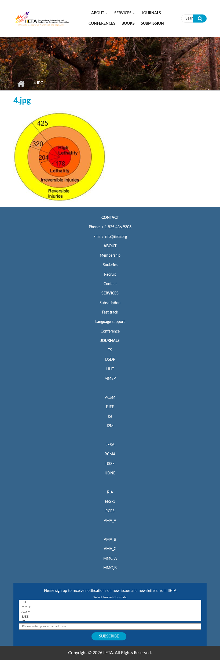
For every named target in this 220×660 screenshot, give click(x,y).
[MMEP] (110, 606)
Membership (110, 255)
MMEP (110, 379)
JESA (110, 445)
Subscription (110, 303)
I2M (110, 426)
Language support (110, 322)
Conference (110, 331)
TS (110, 350)
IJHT (110, 369)
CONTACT (110, 218)
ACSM (110, 398)
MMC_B (110, 568)
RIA (110, 492)
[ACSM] (110, 611)
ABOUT (110, 246)
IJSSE (110, 464)
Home (20, 83)
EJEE (110, 407)
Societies (110, 265)
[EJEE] (110, 616)
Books (128, 23)
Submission (152, 23)
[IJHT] (110, 602)
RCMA (110, 454)
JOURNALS (110, 341)
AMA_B (110, 539)
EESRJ (110, 502)
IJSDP (110, 360)
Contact (110, 284)
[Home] (42, 18)
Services (122, 13)
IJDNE (110, 473)
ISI (110, 416)
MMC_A (110, 559)
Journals (151, 13)
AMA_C (110, 549)
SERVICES (110, 293)
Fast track (110, 312)
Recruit (110, 274)
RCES (110, 511)
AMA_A (110, 521)
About (97, 13)
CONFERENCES (102, 23)
